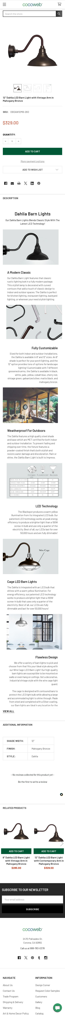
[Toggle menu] (4, 4)
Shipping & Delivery (13, 1002)
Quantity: (9, 134)
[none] (32, 50)
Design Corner (42, 985)
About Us (8, 985)
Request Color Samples (47, 990)
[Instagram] (46, 958)
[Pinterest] (39, 183)
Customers (41, 996)
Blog (37, 1007)
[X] (25, 183)
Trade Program (10, 996)
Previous (3, 843)
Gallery (38, 1002)
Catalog (39, 1013)
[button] (32, 169)
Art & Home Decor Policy (16, 1013)
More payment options (32, 161)
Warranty (7, 1007)
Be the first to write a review (32, 781)
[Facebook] (6, 183)
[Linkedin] (32, 183)
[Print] (19, 183)
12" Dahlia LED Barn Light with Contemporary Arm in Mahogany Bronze (49, 860)
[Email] (12, 183)
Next (62, 843)
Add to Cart (16, 851)
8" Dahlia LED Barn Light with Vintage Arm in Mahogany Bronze (16, 860)
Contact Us (9, 990)
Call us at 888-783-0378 (32, 948)
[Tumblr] (39, 958)
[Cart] (60, 4)
